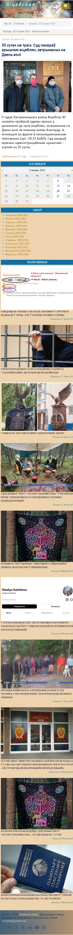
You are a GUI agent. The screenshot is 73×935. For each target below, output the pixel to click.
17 (27, 190)
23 (16, 196)
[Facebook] (16, 927)
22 (6, 196)
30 (16, 201)
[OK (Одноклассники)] (44, 927)
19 (47, 190)
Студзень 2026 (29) (16, 240)
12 (47, 185)
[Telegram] (9, 927)
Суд (24, 156)
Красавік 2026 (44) (16, 229)
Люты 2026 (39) (14, 236)
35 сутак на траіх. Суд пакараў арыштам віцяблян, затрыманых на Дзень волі (33, 50)
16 (16, 190)
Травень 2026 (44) (16, 226)
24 (27, 196)
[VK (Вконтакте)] (30, 927)
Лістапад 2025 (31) (16, 247)
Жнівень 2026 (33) (16, 215)
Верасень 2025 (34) (17, 254)
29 (6, 201)
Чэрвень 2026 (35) (16, 222)
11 (37, 185)
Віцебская (20, 4)
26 (47, 196)
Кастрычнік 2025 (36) (18, 250)
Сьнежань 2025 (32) (17, 243)
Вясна (23, 15)
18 (37, 190)
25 (37, 196)
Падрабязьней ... (40, 156)
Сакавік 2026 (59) (15, 233)
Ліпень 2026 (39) (15, 218)
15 (6, 190)
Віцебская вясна (28, 914)
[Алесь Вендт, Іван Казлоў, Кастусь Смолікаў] (37, 86)
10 (27, 185)
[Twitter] (23, 927)
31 (27, 201)
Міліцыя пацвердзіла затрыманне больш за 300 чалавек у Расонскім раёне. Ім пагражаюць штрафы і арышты (36, 694)
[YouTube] (37, 927)
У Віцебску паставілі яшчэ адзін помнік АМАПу (32, 433)
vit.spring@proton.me (14, 920)
